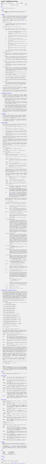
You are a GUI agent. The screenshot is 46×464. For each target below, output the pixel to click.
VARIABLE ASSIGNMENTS (4, 122)
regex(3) (24, 235)
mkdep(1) (23, 18)
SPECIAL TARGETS (3, 399)
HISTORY (2, 459)
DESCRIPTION (3, 14)
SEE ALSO (2, 456)
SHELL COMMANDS (3, 113)
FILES (2, 450)
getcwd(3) (10, 193)
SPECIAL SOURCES (3, 375)
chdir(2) (12, 447)
